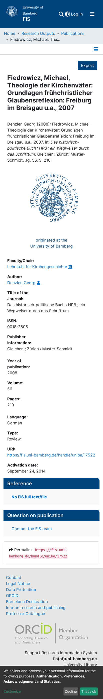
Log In (77, 14)
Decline (71, 691)
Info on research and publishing (36, 607)
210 (10, 404)
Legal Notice (18, 583)
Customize (12, 691)
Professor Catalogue (25, 613)
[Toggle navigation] (92, 14)
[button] (67, 14)
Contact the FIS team (32, 528)
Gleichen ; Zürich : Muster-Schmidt (39, 348)
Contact (13, 577)
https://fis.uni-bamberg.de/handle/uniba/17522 (51, 454)
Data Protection (21, 589)
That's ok (88, 691)
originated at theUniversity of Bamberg (51, 243)
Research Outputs (38, 33)
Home (9, 33)
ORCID (12, 595)
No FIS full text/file (29, 496)
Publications (72, 33)
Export (87, 65)
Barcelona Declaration (27, 601)
